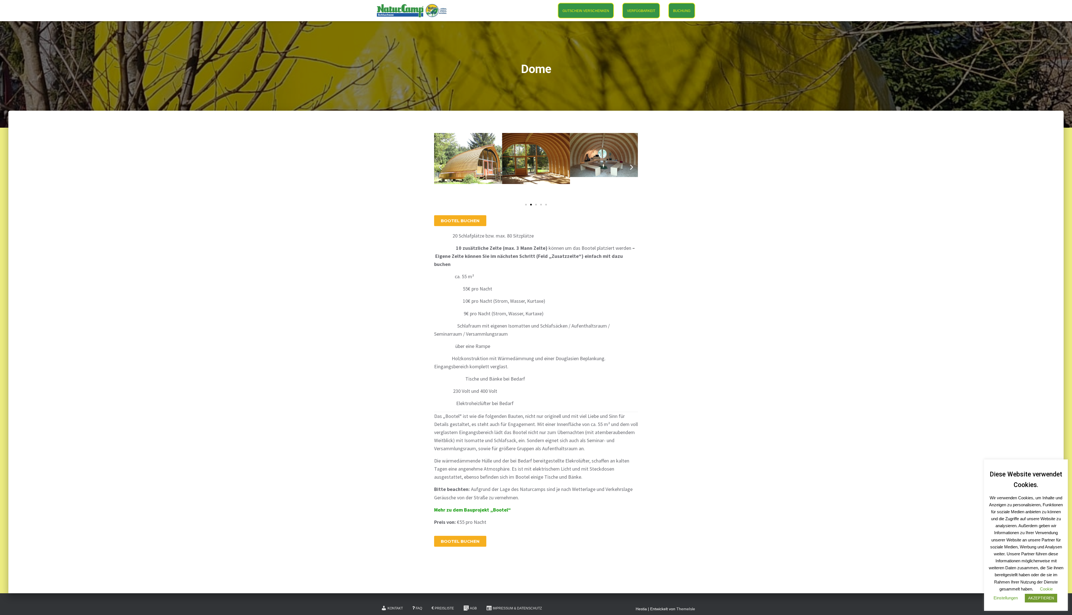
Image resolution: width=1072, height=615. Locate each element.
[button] (440, 167)
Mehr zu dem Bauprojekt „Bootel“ (472, 510)
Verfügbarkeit (641, 11)
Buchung (681, 11)
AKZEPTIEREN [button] (1041, 598)
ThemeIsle (685, 609)
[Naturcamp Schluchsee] (412, 11)
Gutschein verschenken (586, 11)
